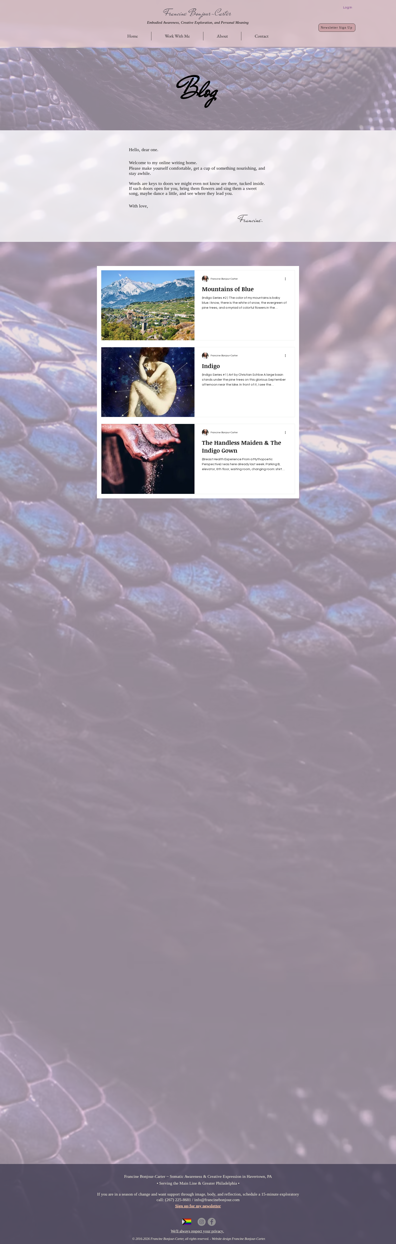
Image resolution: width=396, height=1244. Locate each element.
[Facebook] (212, 1222)
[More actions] (286, 278)
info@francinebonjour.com (217, 1199)
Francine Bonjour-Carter (197, 13)
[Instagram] (202, 1222)
